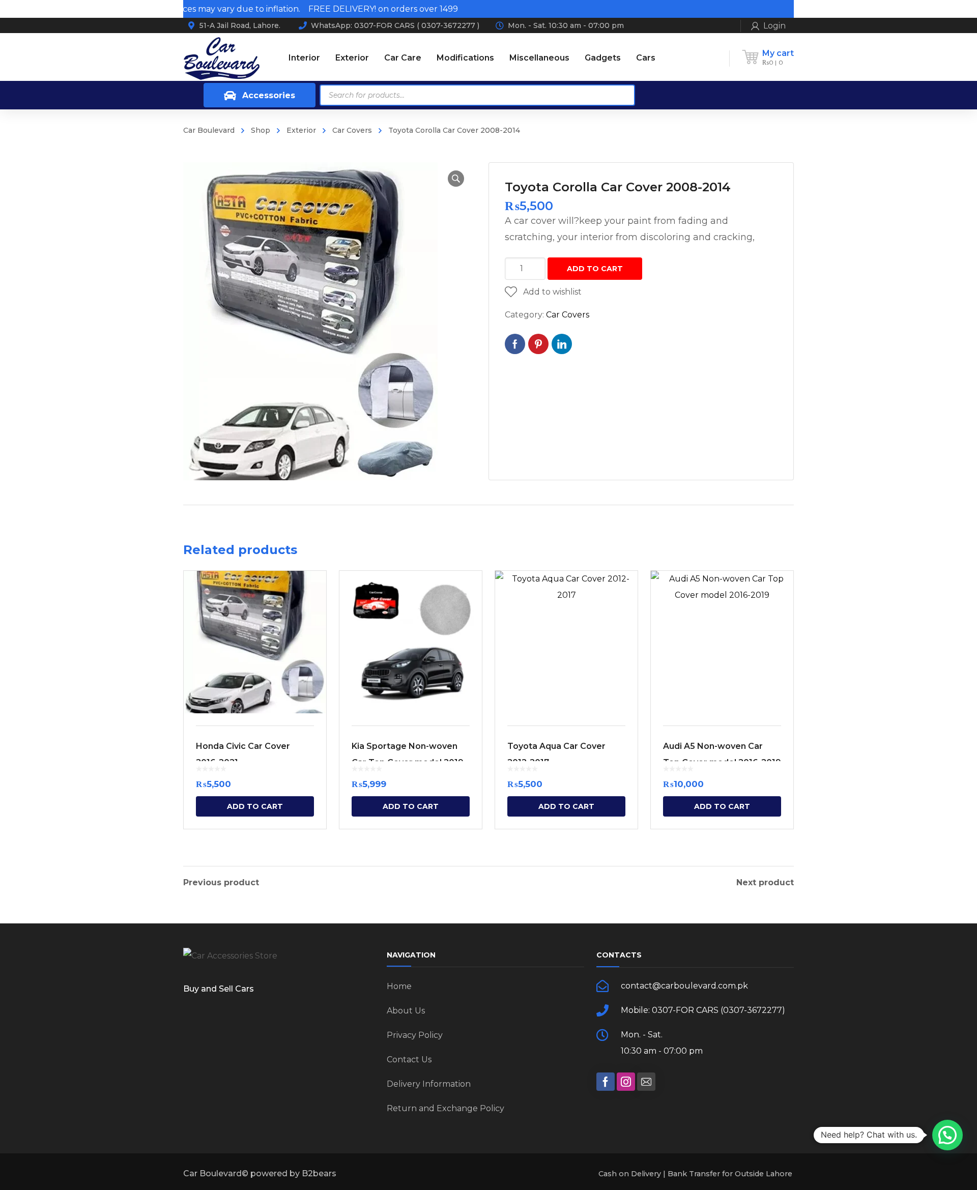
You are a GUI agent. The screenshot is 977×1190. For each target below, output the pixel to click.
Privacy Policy (415, 1035)
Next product (765, 883)
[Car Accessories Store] (221, 57)
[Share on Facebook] (515, 344)
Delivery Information (429, 1084)
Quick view (255, 642)
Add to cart (595, 268)
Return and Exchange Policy (445, 1108)
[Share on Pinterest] (538, 344)
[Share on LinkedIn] (562, 344)
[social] (605, 1081)
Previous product (221, 883)
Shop (260, 130)
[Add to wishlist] (312, 593)
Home (399, 986)
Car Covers (352, 130)
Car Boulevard (209, 130)
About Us (406, 1010)
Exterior (301, 130)
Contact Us (409, 1059)
